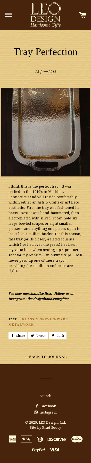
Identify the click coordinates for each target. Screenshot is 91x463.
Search (45, 396)
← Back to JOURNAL (45, 356)
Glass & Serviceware (45, 319)
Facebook (48, 406)
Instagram (48, 412)
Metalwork (21, 324)
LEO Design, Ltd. (52, 422)
